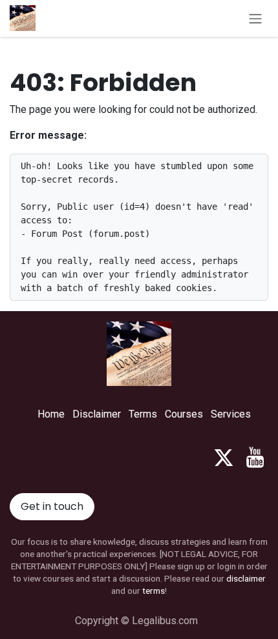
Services (231, 414)
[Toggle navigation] (255, 18)
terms (153, 590)
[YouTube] (255, 458)
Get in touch (52, 506)
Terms (143, 414)
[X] (224, 458)
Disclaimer (96, 414)
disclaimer (246, 578)
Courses (184, 414)
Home (51, 414)
